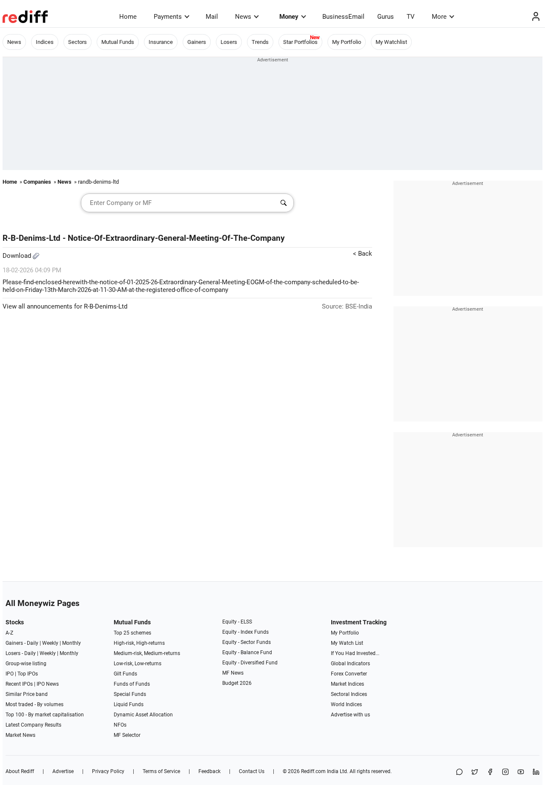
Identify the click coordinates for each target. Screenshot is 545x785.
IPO (10, 674)
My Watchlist (391, 42)
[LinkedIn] (536, 772)
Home (128, 16)
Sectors (77, 42)
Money (288, 16)
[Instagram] (505, 772)
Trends (260, 42)
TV (411, 16)
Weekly (50, 643)
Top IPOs (27, 674)
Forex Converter (349, 674)
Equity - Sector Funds (246, 642)
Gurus (385, 16)
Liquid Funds (128, 704)
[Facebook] (490, 772)
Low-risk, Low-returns (137, 664)
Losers (229, 42)
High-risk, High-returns (139, 643)
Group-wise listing (26, 664)
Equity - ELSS (237, 622)
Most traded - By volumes (34, 704)
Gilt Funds (125, 674)
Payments (168, 16)
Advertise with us (350, 715)
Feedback (209, 771)
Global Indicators (350, 664)
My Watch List (347, 643)
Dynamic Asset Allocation (143, 715)
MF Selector (127, 735)
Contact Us (251, 771)
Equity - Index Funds (245, 632)
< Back (362, 253)
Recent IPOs (19, 684)
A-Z (9, 633)
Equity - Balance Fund (247, 652)
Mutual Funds (117, 42)
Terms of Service (161, 771)
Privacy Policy (108, 771)
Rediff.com (313, 771)
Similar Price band (27, 694)
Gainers (196, 42)
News (243, 16)
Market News (20, 735)
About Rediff (20, 771)
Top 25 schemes (132, 633)
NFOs (120, 725)
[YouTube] (520, 772)
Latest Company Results (33, 725)
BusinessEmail (343, 16)
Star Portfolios (300, 42)
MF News (233, 673)
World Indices (346, 704)
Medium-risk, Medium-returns (147, 653)
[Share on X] (474, 772)
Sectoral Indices (349, 694)
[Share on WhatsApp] (459, 772)
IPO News (48, 684)
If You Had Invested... (355, 653)
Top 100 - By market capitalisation (45, 715)
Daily (32, 643)
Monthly (71, 643)
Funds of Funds (132, 684)
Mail (212, 16)
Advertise (63, 771)
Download (18, 256)
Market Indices (347, 684)
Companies (37, 182)
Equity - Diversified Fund (250, 663)
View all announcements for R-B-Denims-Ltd (65, 306)
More (439, 16)
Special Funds (130, 694)
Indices (45, 42)
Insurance (161, 42)
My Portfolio (346, 42)
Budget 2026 (237, 683)
